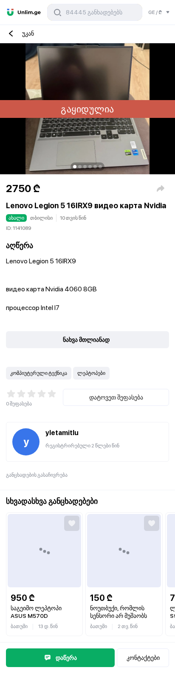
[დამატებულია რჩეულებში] (71, 523)
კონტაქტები (143, 657)
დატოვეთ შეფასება (116, 397)
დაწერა (66, 657)
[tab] (74, 166)
